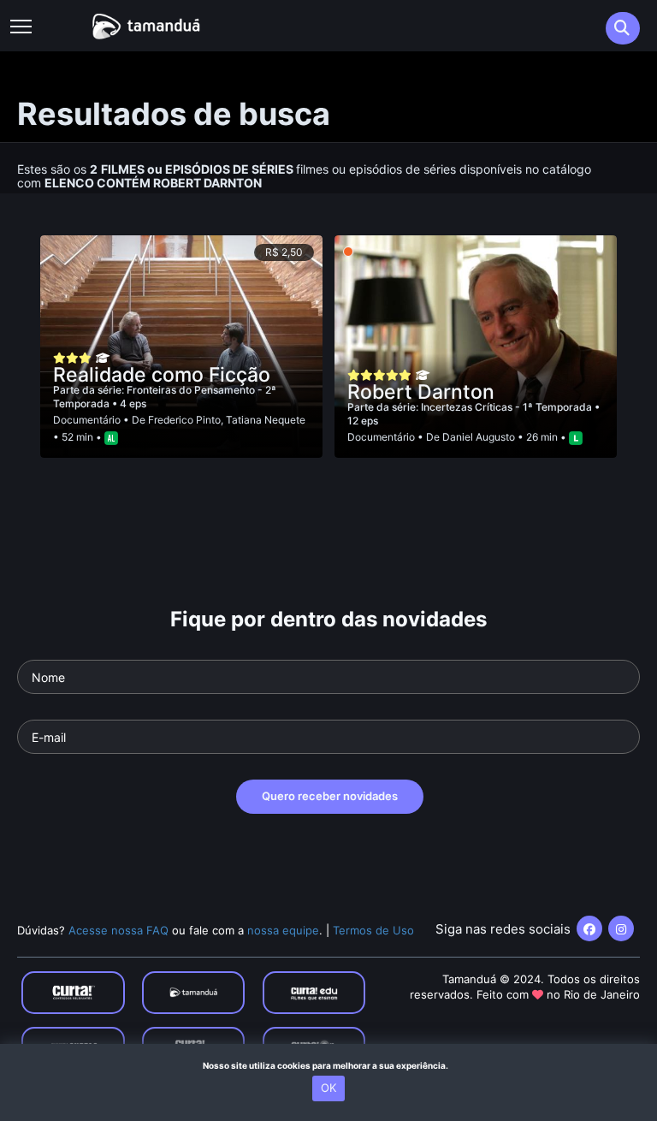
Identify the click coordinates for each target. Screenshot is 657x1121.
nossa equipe (283, 930)
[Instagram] (621, 928)
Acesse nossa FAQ (118, 930)
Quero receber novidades (330, 796)
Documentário (87, 419)
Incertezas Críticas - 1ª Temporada (508, 406)
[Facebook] (589, 928)
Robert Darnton (420, 392)
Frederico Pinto (184, 419)
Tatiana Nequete (265, 419)
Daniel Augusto (478, 436)
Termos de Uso (373, 930)
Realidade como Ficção (161, 375)
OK (328, 1087)
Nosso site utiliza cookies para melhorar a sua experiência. (329, 1065)
